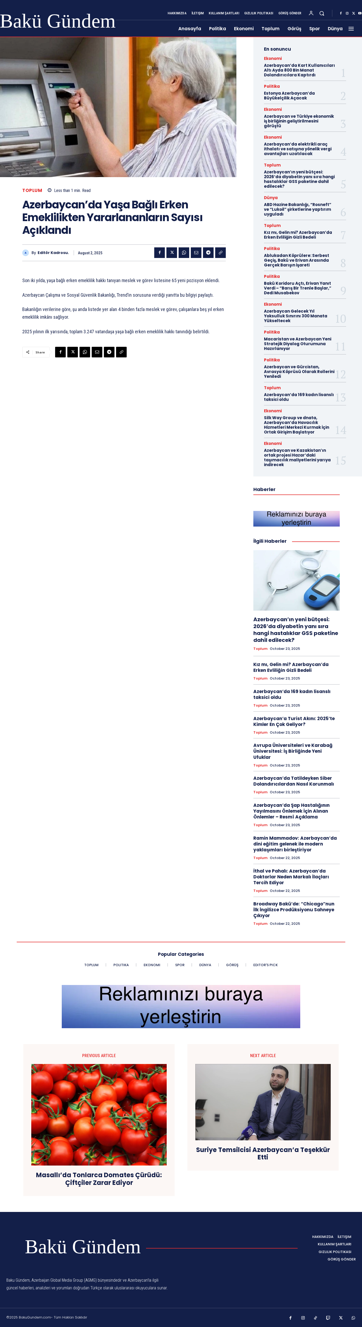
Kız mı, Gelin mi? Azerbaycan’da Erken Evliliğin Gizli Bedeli (298, 235)
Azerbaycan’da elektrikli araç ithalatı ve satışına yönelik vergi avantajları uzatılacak (298, 148)
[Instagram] (347, 13)
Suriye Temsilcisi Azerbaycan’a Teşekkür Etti (263, 1154)
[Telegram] (208, 252)
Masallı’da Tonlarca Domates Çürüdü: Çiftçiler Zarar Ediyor (99, 1179)
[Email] (196, 252)
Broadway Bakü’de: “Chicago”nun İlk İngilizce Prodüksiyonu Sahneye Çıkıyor (293, 910)
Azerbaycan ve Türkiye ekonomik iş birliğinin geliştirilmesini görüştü (299, 121)
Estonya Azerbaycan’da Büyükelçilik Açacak (289, 95)
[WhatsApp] (184, 252)
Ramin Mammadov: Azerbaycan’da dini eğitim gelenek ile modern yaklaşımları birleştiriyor (295, 844)
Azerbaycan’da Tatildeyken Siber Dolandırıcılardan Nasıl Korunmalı (293, 781)
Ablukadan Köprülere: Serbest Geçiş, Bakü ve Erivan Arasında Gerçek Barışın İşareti (296, 260)
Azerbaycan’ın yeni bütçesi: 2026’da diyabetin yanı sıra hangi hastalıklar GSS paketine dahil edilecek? (299, 179)
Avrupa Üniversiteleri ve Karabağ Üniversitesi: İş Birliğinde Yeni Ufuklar (293, 751)
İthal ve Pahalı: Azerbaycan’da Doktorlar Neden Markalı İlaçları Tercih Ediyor (291, 877)
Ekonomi (273, 58)
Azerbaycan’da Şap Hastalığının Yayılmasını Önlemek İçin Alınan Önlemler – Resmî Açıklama (291, 811)
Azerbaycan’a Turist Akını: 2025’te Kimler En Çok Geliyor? (294, 721)
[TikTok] (316, 1318)
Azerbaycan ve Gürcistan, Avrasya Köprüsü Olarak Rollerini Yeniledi (299, 371)
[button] (321, 13)
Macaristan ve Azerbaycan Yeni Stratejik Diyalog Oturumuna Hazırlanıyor (297, 343)
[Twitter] (353, 13)
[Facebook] (341, 13)
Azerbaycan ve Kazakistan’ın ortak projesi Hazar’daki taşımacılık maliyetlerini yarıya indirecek (297, 457)
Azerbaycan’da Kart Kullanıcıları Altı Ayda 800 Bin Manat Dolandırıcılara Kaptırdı (299, 70)
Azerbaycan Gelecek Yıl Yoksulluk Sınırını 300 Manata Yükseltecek (295, 315)
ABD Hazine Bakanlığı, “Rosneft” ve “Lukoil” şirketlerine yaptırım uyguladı (297, 209)
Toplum (32, 190)
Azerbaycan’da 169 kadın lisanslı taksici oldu (299, 397)
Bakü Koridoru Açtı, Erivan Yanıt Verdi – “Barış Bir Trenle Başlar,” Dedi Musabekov (297, 288)
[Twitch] (328, 1318)
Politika (272, 86)
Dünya (271, 198)
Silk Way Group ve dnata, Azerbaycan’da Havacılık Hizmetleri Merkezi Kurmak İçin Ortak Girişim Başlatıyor (296, 425)
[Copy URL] (220, 252)
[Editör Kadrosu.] (27, 252)
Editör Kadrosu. (53, 253)
